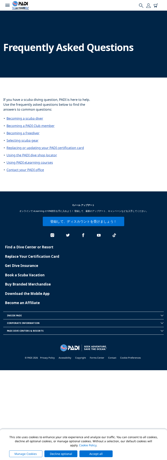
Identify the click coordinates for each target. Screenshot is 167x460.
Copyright (80, 357)
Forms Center (97, 357)
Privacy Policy (47, 357)
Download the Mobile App (27, 293)
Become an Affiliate (22, 302)
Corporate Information (23, 322)
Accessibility (65, 357)
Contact (112, 357)
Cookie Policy (87, 445)
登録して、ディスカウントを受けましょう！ (83, 221)
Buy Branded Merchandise (28, 284)
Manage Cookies (25, 454)
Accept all (96, 454)
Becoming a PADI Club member (31, 125)
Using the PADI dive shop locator (32, 155)
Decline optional (61, 454)
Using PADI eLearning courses (30, 162)
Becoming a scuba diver (25, 118)
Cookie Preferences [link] (130, 357)
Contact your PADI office (25, 170)
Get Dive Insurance (21, 265)
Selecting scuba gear (22, 140)
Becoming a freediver (23, 133)
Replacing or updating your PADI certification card (45, 148)
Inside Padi (14, 315)
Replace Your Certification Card (32, 256)
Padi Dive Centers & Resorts (25, 330)
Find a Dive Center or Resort (29, 247)
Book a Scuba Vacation (25, 275)
